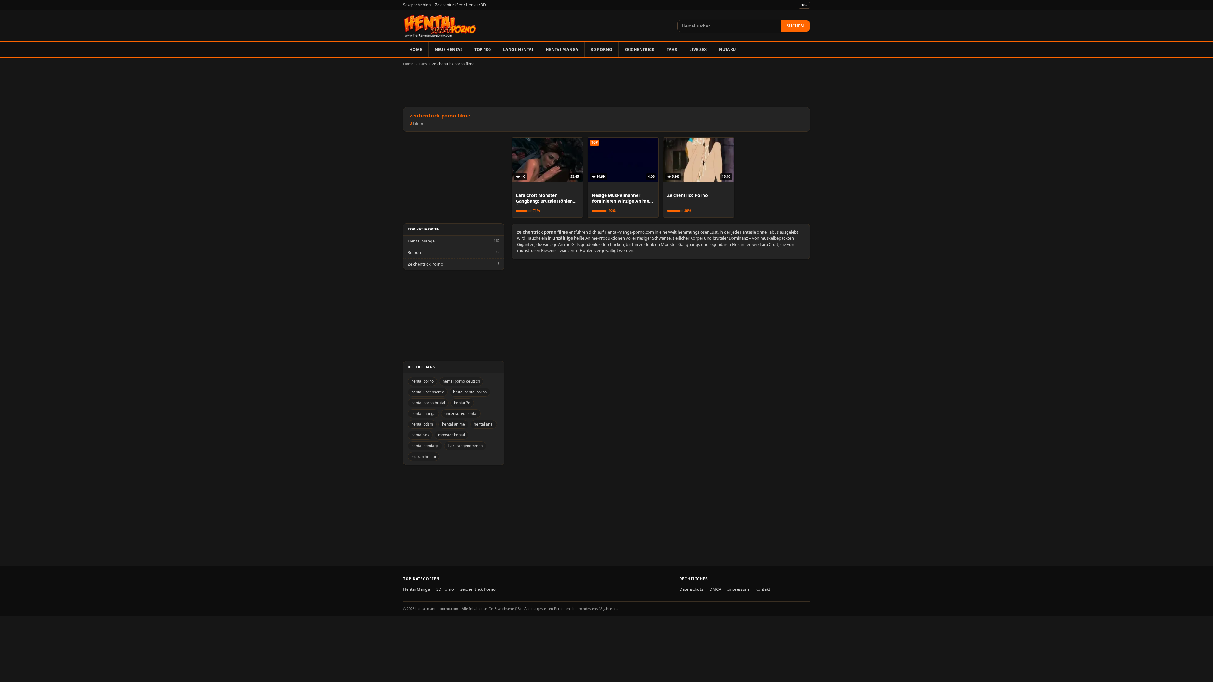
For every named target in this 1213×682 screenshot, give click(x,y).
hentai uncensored (427, 392)
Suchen (795, 26)
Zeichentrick (640, 49)
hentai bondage (425, 445)
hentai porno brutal (428, 402)
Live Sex (698, 49)
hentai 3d (462, 402)
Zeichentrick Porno (425, 264)
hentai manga (423, 413)
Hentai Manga (562, 49)
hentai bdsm (422, 424)
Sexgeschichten (417, 5)
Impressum (738, 589)
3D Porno (601, 49)
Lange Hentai (518, 49)
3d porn (415, 252)
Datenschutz (691, 589)
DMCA (715, 589)
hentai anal (483, 424)
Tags (672, 49)
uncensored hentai (460, 413)
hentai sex (420, 435)
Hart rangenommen (465, 445)
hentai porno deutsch (461, 381)
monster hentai (451, 435)
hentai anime (453, 424)
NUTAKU (727, 49)
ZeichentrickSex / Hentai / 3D (460, 5)
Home (415, 49)
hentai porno (422, 381)
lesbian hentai (423, 456)
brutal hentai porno (470, 392)
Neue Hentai (448, 49)
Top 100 (482, 49)
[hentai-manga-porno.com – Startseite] (440, 26)
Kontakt (762, 589)
